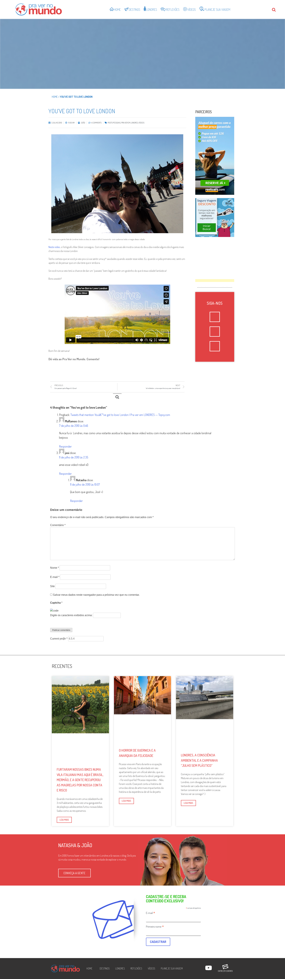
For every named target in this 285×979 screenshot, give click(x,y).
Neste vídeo (54, 247)
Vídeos (141, 122)
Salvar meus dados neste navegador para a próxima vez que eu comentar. (96, 594)
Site (52, 586)
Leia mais (64, 819)
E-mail (54, 577)
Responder (65, 446)
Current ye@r (58, 638)
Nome (54, 567)
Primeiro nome (155, 926)
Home (55, 96)
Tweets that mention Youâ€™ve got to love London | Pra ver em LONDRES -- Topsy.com (120, 415)
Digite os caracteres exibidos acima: (71, 615)
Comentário (57, 525)
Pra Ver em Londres (129, 122)
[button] (74, 873)
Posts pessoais (114, 122)
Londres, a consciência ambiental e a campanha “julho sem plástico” (199, 760)
